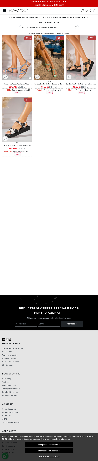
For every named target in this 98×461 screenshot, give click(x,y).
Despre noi (7, 352)
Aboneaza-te (72, 324)
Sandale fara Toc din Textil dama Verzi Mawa (48, 84)
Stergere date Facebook (12, 348)
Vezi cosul (6, 382)
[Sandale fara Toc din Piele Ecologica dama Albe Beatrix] (29, 78)
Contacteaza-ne (9, 409)
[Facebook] (3, 340)
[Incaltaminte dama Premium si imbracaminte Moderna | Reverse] (39, 10)
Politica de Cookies (10, 362)
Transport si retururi (11, 389)
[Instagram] (7, 340)
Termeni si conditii (10, 355)
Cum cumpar (7, 379)
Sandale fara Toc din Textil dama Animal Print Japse (17, 146)
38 (17, 81)
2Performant (7, 365)
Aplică (17, 92)
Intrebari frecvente (10, 392)
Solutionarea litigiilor (11, 422)
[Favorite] (86, 10)
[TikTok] (10, 340)
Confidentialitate (9, 358)
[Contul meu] (90, 10)
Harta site (6, 416)
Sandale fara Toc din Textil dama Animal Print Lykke (80, 84)
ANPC (4, 419)
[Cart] (94, 10)
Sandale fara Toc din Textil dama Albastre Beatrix (17, 84)
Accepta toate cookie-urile (49, 445)
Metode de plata (9, 385)
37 (50, 81)
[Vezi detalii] (5, 76)
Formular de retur (10, 395)
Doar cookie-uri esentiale (49, 451)
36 (48, 81)
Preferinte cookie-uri (49, 457)
